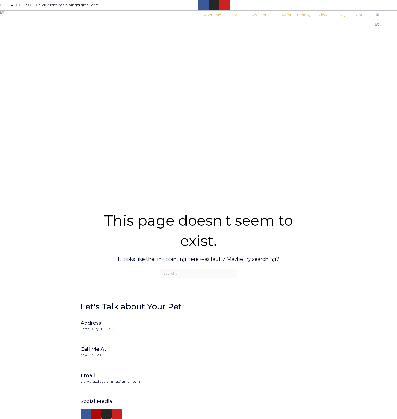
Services (236, 15)
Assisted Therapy (296, 15)
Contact (361, 15)
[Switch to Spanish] (384, 24)
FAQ (342, 15)
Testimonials (262, 15)
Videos (324, 15)
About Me (212, 15)
